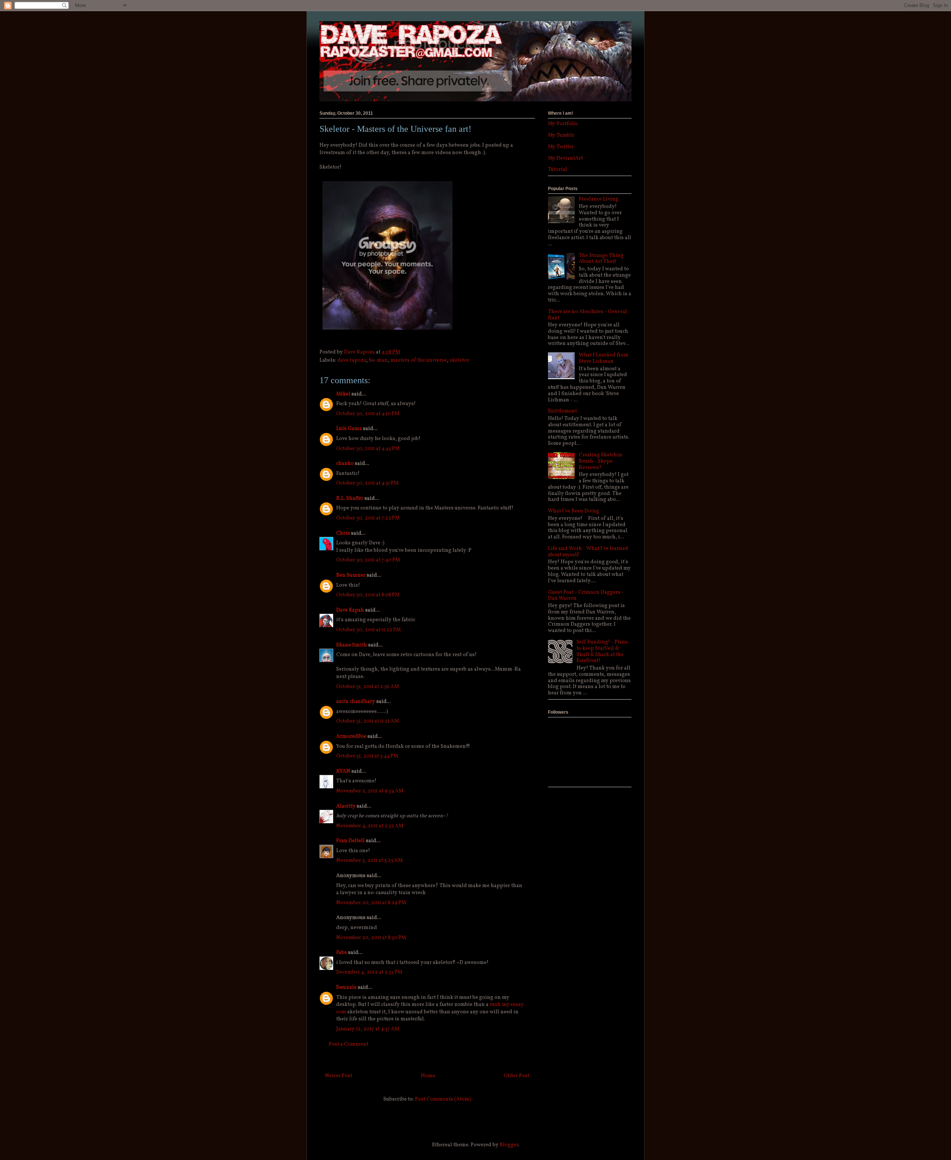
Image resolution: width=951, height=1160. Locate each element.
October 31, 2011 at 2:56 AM (367, 686)
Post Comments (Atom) (443, 1099)
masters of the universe (418, 360)
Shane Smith (351, 645)
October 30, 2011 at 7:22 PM (368, 518)
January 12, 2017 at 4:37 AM (367, 1029)
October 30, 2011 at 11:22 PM (368, 629)
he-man (378, 360)
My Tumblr (561, 135)
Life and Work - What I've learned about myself (588, 551)
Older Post (516, 1075)
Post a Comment (348, 1044)
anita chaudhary (355, 701)
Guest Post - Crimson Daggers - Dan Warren (586, 595)
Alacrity (346, 806)
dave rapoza (351, 360)
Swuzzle (346, 987)
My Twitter (561, 146)
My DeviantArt (565, 158)
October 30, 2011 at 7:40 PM (368, 560)
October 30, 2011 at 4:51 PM (367, 483)
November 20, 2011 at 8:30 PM (371, 937)
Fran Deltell (350, 840)
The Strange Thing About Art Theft (601, 258)
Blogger (509, 1144)
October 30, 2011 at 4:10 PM (367, 413)
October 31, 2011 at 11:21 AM (367, 721)
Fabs (341, 952)
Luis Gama (349, 428)
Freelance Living (599, 199)
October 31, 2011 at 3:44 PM (367, 756)
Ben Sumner (351, 575)
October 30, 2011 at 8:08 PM (368, 595)
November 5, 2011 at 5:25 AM (369, 860)
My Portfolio (563, 123)
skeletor (459, 360)
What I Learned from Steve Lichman (604, 358)
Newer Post (338, 1075)
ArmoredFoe (351, 736)
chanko (345, 463)
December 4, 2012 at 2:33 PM (369, 972)
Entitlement (562, 411)
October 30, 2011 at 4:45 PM (368, 448)
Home (428, 1075)
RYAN (343, 771)
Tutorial (557, 169)
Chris (343, 533)
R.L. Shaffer (349, 498)
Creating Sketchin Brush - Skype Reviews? (600, 461)
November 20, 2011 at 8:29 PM (371, 902)
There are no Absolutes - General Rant (587, 315)
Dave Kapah (350, 610)
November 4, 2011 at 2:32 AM (369, 826)
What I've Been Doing (573, 511)
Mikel (343, 394)
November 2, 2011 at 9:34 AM (369, 791)
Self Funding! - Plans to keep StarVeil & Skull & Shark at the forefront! (602, 651)
